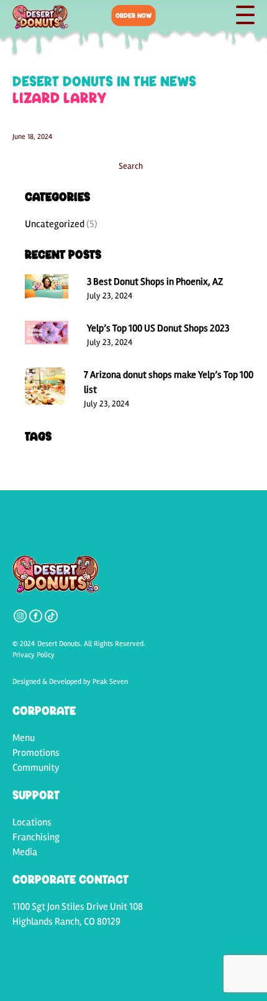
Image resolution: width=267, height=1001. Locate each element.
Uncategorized (54, 224)
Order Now (133, 15)
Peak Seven (110, 681)
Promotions (36, 753)
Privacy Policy (33, 655)
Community (36, 767)
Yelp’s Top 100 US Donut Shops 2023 (158, 328)
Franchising (36, 837)
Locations (32, 822)
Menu (23, 738)
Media (24, 852)
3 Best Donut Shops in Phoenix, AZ (155, 282)
